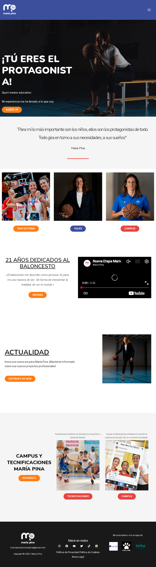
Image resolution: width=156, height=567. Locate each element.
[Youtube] (74, 546)
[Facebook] (66, 546)
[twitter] (81, 546)
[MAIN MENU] (149, 10)
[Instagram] (59, 546)
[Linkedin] (96, 546)
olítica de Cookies (90, 552)
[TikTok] (89, 546)
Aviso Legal (78, 557)
